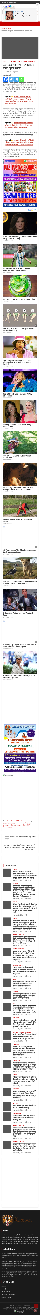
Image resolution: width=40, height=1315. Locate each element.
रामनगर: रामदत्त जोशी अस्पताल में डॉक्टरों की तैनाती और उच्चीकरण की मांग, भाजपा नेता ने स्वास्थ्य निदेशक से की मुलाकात (24, 970)
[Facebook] (5, 79)
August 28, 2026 (18, 915)
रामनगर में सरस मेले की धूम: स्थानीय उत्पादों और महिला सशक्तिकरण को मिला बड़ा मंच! (24, 1118)
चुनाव (29, 61)
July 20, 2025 (7, 72)
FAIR (14, 1113)
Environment (6, 1292)
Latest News (10, 865)
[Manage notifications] (35, 1310)
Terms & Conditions (8, 1294)
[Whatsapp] (21, 79)
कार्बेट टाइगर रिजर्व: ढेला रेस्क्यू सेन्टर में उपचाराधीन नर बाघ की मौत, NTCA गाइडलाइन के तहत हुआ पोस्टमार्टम (24, 1036)
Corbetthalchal (9, 61)
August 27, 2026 (18, 931)
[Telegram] (16, 79)
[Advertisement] (20, 703)
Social (20, 965)
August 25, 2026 (18, 1057)
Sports (15, 883)
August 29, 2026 (18, 880)
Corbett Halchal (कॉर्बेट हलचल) (22, 1306)
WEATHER (16, 1089)
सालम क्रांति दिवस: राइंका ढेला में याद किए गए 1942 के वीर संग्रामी (24, 1106)
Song (14, 1003)
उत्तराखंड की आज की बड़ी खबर (23, 823)
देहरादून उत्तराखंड (7, 827)
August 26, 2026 (18, 988)
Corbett (16, 1032)
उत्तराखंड (25, 61)
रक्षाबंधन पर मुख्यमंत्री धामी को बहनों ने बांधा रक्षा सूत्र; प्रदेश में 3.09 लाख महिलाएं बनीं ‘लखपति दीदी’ (24, 996)
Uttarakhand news (9, 823)
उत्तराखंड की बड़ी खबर (8, 825)
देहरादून (33, 61)
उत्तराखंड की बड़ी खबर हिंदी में (22, 825)
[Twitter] (11, 79)
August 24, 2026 (18, 1122)
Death (19, 61)
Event (15, 869)
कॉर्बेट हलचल (28, 880)
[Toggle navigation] (4, 24)
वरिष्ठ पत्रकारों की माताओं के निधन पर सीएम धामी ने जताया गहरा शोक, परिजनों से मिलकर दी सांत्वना (24, 984)
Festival (16, 991)
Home (4, 1286)
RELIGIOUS (16, 1018)
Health (15, 965)
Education (16, 1060)
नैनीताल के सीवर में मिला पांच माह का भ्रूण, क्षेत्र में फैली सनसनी (20, 838)
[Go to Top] (36, 1306)
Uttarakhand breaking (24, 821)
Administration (18, 934)
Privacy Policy (6, 1297)
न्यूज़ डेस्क (15, 72)
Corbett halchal (12, 821)
